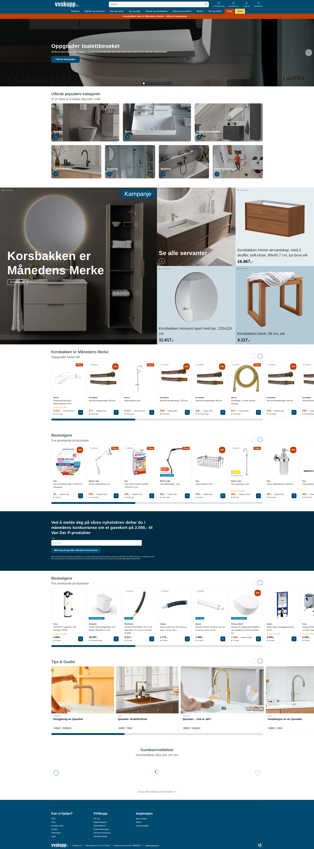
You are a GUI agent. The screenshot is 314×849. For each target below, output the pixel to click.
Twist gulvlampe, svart (240, 484)
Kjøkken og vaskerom (95, 11)
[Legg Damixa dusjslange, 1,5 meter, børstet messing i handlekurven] (258, 412)
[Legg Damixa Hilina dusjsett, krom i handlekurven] (151, 412)
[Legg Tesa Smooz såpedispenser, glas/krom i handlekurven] (294, 495)
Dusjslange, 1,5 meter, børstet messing (243, 402)
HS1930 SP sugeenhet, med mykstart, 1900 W (64, 628)
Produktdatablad (165, 473)
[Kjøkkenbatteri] (76, 178)
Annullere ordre (57, 826)
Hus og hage (134, 11)
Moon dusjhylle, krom (204, 484)
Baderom (75, 11)
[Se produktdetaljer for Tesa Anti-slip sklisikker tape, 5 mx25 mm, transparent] (68, 461)
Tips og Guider (215, 11)
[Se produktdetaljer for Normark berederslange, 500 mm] (103, 378)
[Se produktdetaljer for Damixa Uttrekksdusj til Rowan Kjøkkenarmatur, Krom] (68, 378)
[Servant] (157, 141)
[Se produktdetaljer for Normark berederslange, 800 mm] (210, 378)
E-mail (53, 538)
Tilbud (229, 11)
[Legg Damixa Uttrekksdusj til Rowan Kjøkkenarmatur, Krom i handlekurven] (80, 412)
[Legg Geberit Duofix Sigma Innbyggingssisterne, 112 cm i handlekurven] (294, 638)
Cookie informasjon (101, 829)
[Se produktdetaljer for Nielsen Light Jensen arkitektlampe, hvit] (103, 461)
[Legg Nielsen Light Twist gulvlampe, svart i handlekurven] (258, 495)
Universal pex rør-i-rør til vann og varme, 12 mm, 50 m (173, 628)
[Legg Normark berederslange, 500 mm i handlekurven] (116, 412)
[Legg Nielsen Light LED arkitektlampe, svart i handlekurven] (187, 495)
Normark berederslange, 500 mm (102, 401)
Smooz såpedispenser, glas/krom (280, 484)
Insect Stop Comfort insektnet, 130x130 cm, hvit (136, 485)
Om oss (97, 819)
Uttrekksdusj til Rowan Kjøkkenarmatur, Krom (62, 402)
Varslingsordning (100, 836)
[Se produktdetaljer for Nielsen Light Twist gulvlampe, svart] (246, 461)
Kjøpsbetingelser (100, 822)
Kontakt (54, 829)
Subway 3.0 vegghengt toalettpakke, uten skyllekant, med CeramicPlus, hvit (245, 630)
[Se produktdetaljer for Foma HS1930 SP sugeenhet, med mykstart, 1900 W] (68, 604)
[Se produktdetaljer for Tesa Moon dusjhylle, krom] (210, 461)
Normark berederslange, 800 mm (209, 401)
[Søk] (206, 4)
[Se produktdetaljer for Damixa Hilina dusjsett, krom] (139, 378)
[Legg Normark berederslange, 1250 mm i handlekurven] (187, 412)
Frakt (53, 819)
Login (53, 836)
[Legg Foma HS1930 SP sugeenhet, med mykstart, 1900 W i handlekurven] (80, 638)
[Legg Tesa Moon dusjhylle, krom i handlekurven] (222, 495)
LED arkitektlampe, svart (170, 484)
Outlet (240, 11)
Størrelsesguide (142, 826)
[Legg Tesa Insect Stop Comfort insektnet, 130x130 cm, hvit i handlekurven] (151, 495)
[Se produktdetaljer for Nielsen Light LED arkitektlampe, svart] (175, 461)
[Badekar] (184, 178)
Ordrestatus (56, 833)
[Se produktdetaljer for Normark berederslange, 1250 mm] (175, 378)
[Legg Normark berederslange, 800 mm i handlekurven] (222, 412)
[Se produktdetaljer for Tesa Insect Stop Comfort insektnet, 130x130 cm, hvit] (139, 461)
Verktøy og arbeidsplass (156, 11)
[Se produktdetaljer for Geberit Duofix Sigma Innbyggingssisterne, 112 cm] (281, 604)
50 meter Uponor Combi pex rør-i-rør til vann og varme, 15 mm (210, 628)
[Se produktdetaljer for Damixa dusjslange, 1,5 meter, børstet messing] (246, 378)
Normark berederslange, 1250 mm (174, 401)
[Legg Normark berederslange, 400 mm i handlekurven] (294, 412)
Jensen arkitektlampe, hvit (99, 484)
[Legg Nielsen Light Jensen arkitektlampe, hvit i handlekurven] (116, 495)
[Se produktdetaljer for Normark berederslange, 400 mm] (281, 378)
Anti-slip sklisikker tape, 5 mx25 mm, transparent (68, 485)
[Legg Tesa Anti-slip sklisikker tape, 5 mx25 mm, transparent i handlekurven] (80, 495)
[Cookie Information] (260, 845)
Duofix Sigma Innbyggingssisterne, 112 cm (280, 628)
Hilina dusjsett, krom (132, 401)
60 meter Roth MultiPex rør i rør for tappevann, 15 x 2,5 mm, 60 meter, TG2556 (138, 630)
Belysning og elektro (182, 11)
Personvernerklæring (102, 833)
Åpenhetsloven (99, 826)
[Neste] (308, 52)
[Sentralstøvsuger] (238, 178)
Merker (200, 11)
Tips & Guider (141, 819)
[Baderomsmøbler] (229, 141)
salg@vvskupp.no (152, 845)
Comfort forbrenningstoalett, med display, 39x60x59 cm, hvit (102, 628)
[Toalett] (85, 141)
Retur (53, 822)
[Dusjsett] (130, 178)
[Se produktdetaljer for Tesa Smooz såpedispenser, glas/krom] (281, 461)
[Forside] (66, 4)
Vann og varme (117, 11)
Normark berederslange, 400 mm (280, 401)
